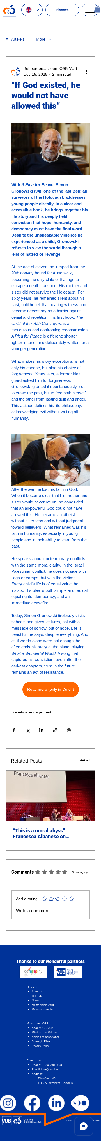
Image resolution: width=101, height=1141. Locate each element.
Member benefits (42, 1009)
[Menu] (90, 10)
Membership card (43, 1004)
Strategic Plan (41, 1041)
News (35, 1000)
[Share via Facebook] (14, 730)
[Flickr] (81, 1103)
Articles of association (46, 1036)
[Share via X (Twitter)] (27, 730)
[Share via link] (55, 730)
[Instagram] (8, 1103)
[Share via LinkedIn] (41, 730)
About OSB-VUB (42, 1027)
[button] (97, 8)
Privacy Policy (40, 1045)
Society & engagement (31, 712)
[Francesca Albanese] (50, 796)
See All (84, 760)
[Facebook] (32, 1103)
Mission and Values (44, 1032)
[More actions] (86, 71)
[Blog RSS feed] (75, 1103)
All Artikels (15, 39)
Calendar (37, 995)
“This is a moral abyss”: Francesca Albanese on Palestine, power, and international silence (39, 833)
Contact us (34, 1060)
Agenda (37, 991)
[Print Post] (69, 730)
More (40, 39)
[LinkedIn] (57, 1103)
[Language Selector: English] (32, 10)
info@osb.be (49, 1069)
